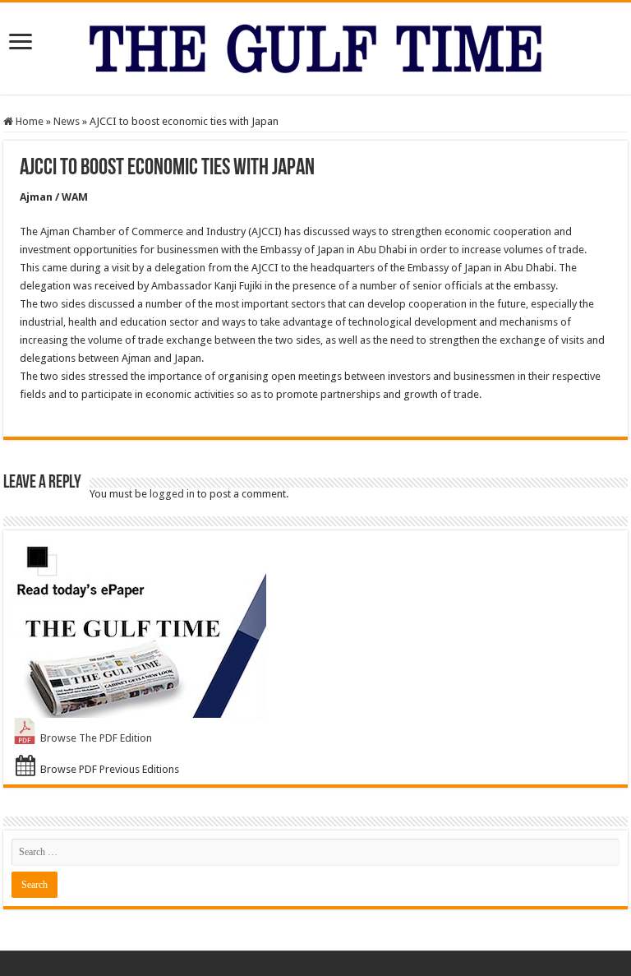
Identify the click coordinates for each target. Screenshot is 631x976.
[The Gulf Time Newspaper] (315, 45)
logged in (172, 494)
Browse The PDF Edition (96, 738)
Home (28, 121)
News (66, 121)
